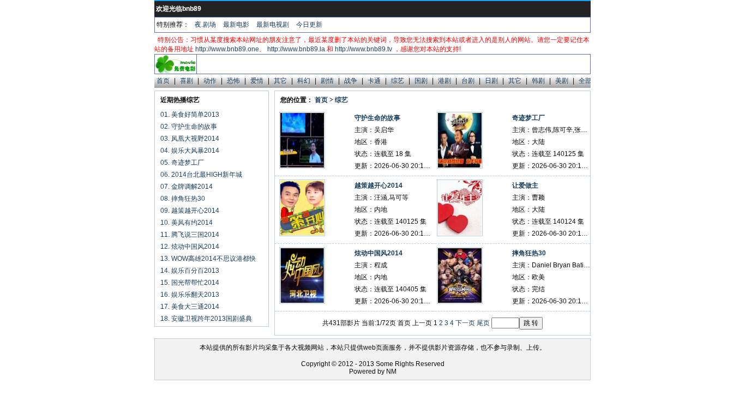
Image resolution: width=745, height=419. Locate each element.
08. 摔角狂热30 (182, 198)
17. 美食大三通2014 (189, 306)
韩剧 (538, 81)
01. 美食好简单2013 (189, 114)
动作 (210, 81)
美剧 (561, 81)
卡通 (374, 81)
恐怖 (233, 81)
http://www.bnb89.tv (363, 49)
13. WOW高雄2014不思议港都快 (208, 258)
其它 (280, 81)
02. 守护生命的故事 (188, 126)
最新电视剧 (272, 24)
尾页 (483, 323)
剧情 (327, 81)
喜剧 (186, 81)
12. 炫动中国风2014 (189, 246)
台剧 (467, 81)
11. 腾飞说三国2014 (189, 234)
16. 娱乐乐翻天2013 (189, 294)
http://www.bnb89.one (227, 49)
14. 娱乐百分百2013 (189, 270)
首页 (163, 81)
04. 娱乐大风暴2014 (189, 150)
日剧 (491, 81)
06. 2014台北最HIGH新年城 (201, 174)
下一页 (465, 323)
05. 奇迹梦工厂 (182, 162)
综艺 (397, 81)
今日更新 (309, 24)
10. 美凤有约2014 (186, 222)
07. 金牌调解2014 (186, 186)
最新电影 (236, 24)
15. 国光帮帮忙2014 (189, 282)
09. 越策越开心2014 (189, 210)
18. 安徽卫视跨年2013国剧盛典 (206, 318)
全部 (585, 81)
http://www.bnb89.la (296, 49)
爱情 (256, 81)
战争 (350, 81)
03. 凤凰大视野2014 (189, 138)
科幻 (303, 81)
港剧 (444, 81)
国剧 (421, 81)
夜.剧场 (205, 24)
